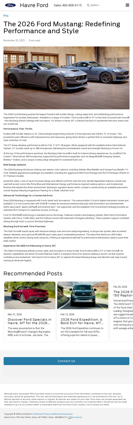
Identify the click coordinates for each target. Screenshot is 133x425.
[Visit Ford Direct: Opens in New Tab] (75, 417)
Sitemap (38, 414)
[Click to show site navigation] (127, 5)
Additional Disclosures (62, 414)
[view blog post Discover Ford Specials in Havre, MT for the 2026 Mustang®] (29, 311)
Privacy (46, 414)
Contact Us (66, 361)
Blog (5, 15)
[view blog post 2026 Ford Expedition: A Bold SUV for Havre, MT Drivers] (82, 311)
